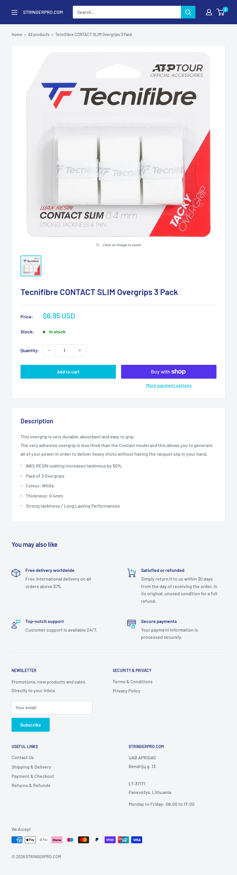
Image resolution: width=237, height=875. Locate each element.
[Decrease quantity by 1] (49, 350)
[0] (220, 12)
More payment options (169, 385)
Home (17, 34)
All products (38, 34)
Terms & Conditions (133, 681)
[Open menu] (14, 12)
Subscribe (30, 724)
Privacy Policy (126, 690)
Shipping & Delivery (31, 766)
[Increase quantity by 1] (80, 350)
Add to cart (68, 371)
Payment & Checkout (33, 776)
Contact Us (23, 757)
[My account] (209, 12)
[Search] (188, 12)
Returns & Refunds (31, 785)
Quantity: (30, 350)
